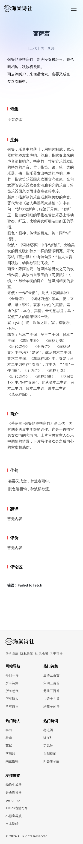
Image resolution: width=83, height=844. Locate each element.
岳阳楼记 (49, 753)
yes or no (13, 800)
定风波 (48, 745)
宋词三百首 (51, 683)
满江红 (48, 737)
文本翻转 (12, 823)
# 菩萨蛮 (15, 119)
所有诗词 (12, 706)
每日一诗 (12, 675)
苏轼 (9, 745)
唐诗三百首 (51, 675)
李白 (9, 730)
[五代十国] (36, 48)
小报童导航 (14, 816)
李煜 (51, 48)
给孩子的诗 (51, 706)
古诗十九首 (51, 698)
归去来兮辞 (51, 761)
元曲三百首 (51, 691)
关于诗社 (56, 653)
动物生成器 (14, 784)
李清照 (10, 753)
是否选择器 (14, 792)
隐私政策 (26, 653)
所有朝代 (12, 691)
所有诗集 (12, 683)
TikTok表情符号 (17, 808)
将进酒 (48, 730)
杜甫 (9, 737)
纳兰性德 (12, 761)
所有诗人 (12, 698)
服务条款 (12, 653)
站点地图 (41, 653)
